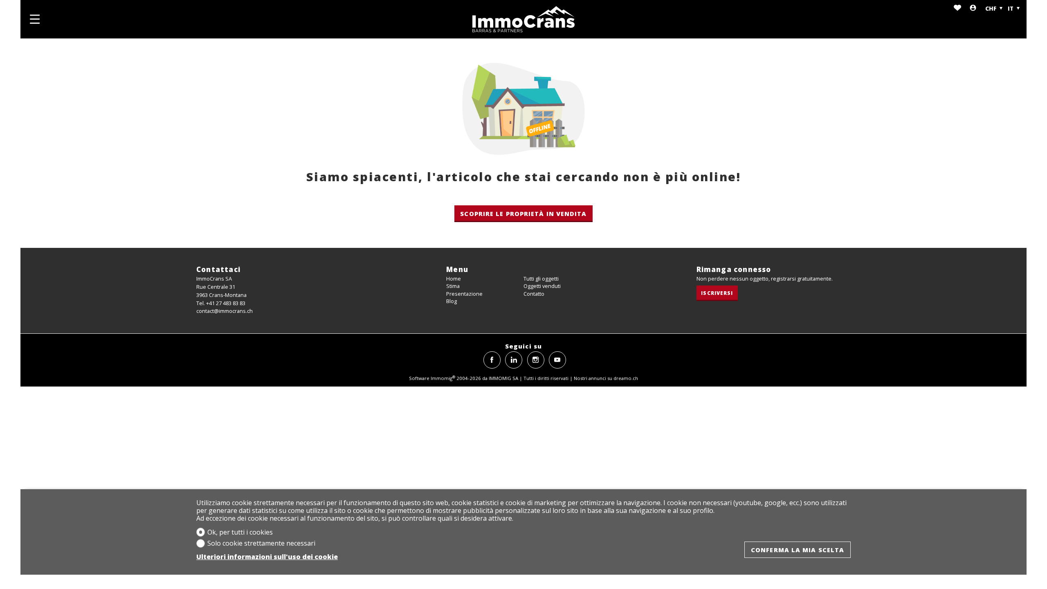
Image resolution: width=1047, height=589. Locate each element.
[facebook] (492, 360)
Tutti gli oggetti (541, 278)
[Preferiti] (957, 8)
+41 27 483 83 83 (225, 303)
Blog (451, 301)
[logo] (523, 19)
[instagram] (535, 360)
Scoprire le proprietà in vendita (523, 213)
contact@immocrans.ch (224, 311)
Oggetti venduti (542, 286)
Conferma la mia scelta (797, 550)
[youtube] (557, 360)
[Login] (973, 8)
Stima (453, 286)
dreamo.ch (625, 378)
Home (453, 278)
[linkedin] (513, 360)
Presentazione (464, 293)
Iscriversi (717, 293)
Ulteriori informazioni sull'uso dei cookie (267, 557)
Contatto (534, 293)
